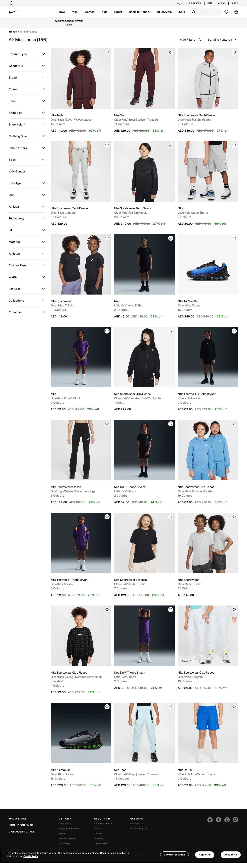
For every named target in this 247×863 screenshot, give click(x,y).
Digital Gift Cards (22, 831)
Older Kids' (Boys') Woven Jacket (71, 119)
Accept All (230, 854)
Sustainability (101, 843)
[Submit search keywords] (193, 12)
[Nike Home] (13, 12)
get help (65, 818)
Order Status (65, 823)
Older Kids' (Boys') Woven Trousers (136, 119)
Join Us (221, 3)
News (97, 828)
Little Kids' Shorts (125, 491)
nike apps (136, 818)
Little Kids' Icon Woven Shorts (196, 774)
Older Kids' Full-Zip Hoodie (194, 119)
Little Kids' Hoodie (189, 398)
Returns (63, 833)
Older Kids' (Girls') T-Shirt (130, 584)
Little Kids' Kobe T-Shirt (128, 305)
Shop (138, 22)
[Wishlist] (107, 52)
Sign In (234, 3)
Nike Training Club (138, 828)
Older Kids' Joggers (63, 212)
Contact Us (64, 843)
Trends (13, 31)
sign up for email (21, 825)
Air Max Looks (28, 31)
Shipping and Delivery (69, 828)
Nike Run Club (136, 823)
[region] (123, 855)
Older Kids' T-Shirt (62, 305)
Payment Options (67, 838)
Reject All (205, 854)
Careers (98, 833)
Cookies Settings (174, 854)
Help (209, 3)
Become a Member (103, 823)
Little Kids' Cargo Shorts (193, 212)
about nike (102, 818)
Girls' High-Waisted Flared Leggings (73, 491)
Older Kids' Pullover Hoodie (195, 491)
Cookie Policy (31, 856)
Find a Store (195, 3)
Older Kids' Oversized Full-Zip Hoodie (137, 398)
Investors (98, 838)
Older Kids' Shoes (189, 305)
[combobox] (206, 12)
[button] (62, 12)
